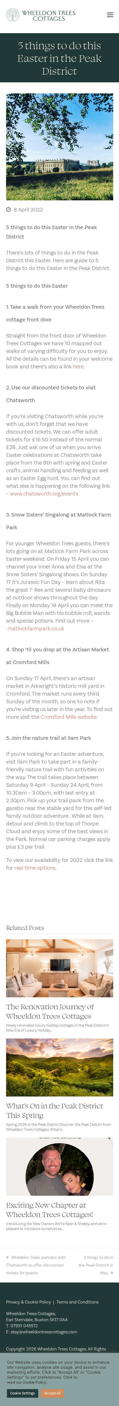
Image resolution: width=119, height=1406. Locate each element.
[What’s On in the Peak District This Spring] (59, 1067)
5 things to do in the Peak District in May (96, 1265)
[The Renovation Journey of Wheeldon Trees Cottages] (59, 968)
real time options (34, 868)
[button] (110, 15)
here (78, 366)
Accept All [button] (52, 1393)
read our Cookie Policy (26, 1382)
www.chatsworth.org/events (44, 493)
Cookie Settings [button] (22, 1393)
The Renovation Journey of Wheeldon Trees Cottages (50, 1010)
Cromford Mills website (69, 717)
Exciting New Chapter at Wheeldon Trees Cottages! (49, 1209)
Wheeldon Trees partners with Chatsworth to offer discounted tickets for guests (36, 1265)
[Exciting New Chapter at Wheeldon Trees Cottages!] (59, 1166)
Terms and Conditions (77, 1302)
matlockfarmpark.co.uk (35, 628)
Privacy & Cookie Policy (28, 1302)
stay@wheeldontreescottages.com (44, 1332)
